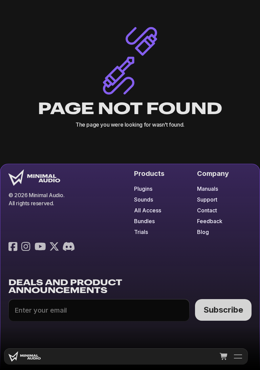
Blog (203, 232)
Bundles (144, 221)
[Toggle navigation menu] (238, 356)
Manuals (207, 188)
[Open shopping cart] (224, 356)
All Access (147, 210)
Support (207, 199)
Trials (141, 232)
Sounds (143, 199)
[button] (224, 356)
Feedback (209, 221)
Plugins (143, 188)
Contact (207, 210)
